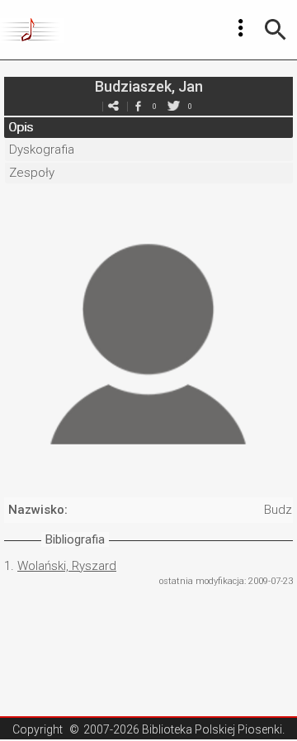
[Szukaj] (275, 29)
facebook (138, 106)
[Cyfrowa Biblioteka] (32, 30)
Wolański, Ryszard (66, 565)
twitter (173, 106)
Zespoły (31, 172)
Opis (20, 127)
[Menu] (241, 28)
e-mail (113, 106)
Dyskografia (41, 149)
